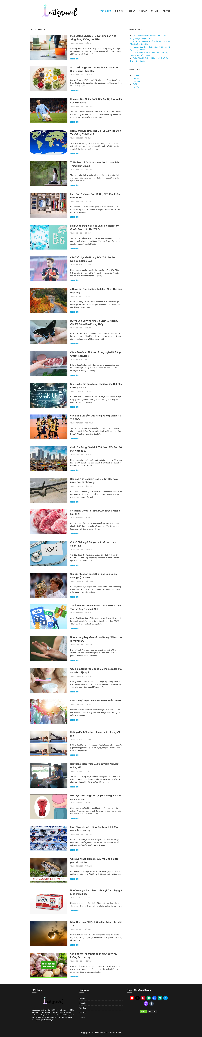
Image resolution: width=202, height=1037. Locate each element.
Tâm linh (155, 11)
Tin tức (166, 11)
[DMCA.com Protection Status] (148, 1011)
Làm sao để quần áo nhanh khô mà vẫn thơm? (95, 700)
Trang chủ (106, 11)
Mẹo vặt (143, 11)
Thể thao (119, 11)
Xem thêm (74, 59)
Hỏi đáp (131, 11)
